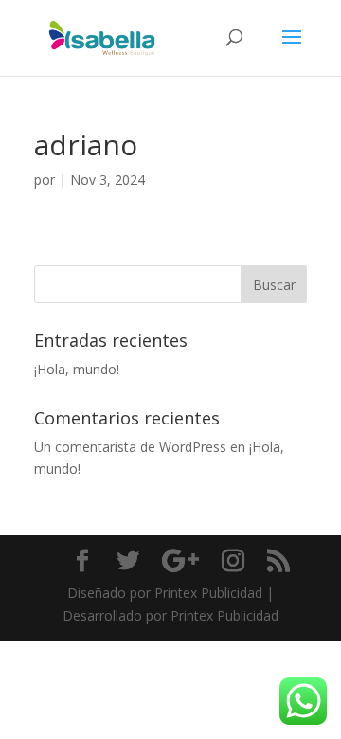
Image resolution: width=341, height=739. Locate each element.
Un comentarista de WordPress (130, 447)
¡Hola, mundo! (76, 369)
